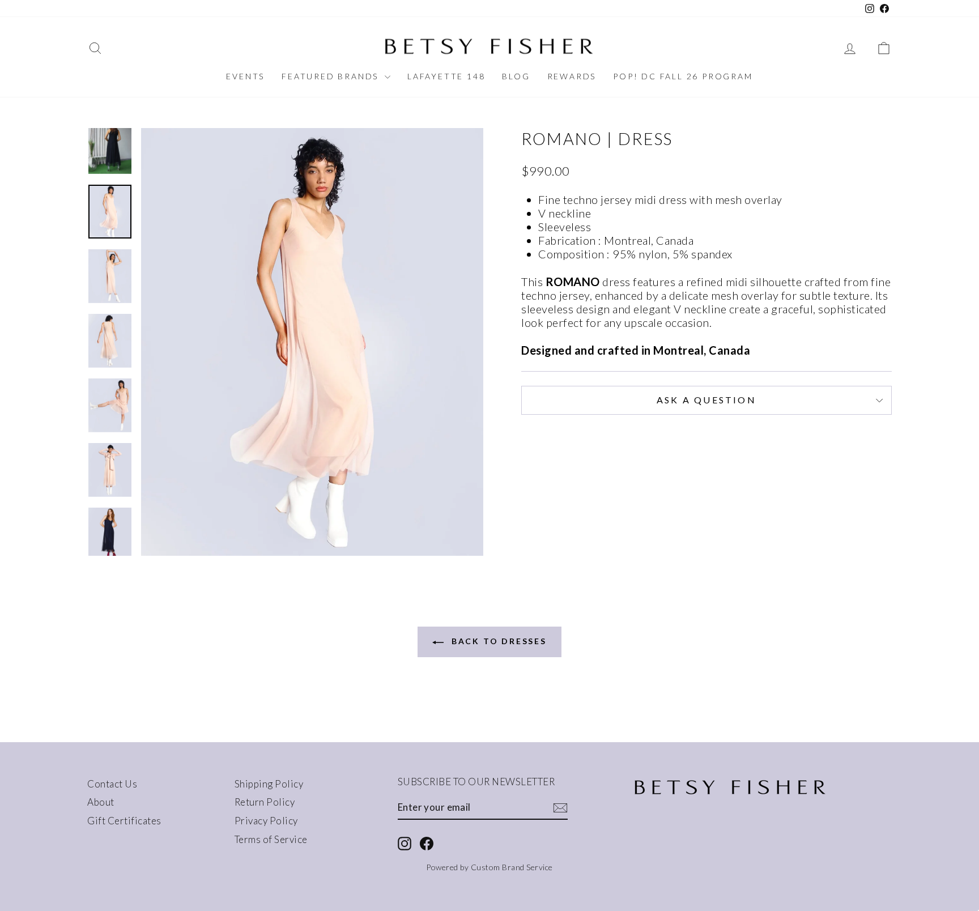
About (100, 802)
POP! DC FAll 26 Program (682, 76)
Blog (516, 76)
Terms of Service (271, 839)
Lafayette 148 (446, 76)
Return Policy (265, 802)
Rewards (572, 76)
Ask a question (706, 399)
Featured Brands (332, 76)
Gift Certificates (124, 821)
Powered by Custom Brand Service (489, 867)
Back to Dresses (497, 641)
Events (245, 76)
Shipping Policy (269, 784)
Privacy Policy (266, 821)
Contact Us (112, 784)
